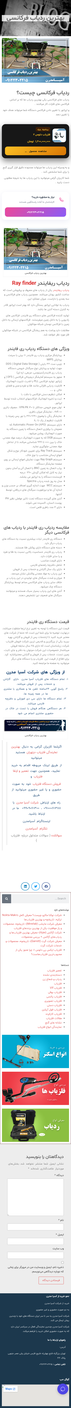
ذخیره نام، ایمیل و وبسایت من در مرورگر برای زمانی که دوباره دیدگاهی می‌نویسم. (36, 1269)
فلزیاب (58, 984)
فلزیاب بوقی (55, 992)
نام (61, 1220)
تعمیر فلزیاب (54, 971)
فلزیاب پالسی (54, 997)
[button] (46, 886)
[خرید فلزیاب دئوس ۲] (35, 141)
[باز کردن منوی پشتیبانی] (62, 1389)
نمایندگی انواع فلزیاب (50, 1027)
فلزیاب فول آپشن (52, 1010)
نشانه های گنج (53, 1023)
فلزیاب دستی (54, 1005)
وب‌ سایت (58, 1249)
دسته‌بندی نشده (52, 975)
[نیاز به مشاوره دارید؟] (35, 206)
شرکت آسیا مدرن (27, 803)
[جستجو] (6, 898)
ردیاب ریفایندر (61, 290)
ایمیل (60, 1235)
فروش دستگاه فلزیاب (47, 784)
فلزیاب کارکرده (54, 1014)
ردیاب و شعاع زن (52, 979)
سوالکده (56, 835)
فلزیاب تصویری (53, 1001)
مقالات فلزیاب (54, 1018)
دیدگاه (59, 1175)
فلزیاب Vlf (56, 988)
